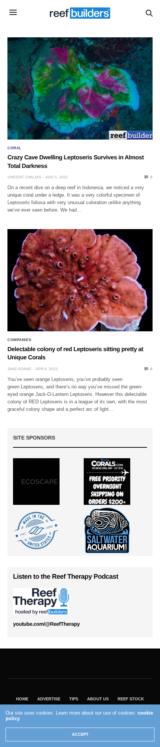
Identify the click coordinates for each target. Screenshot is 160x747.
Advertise (48, 699)
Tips (73, 699)
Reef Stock (131, 699)
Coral (14, 148)
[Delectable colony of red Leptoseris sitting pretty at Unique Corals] (80, 280)
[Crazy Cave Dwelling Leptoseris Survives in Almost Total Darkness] (80, 88)
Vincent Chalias (24, 177)
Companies (19, 340)
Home (22, 699)
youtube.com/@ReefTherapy (46, 624)
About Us (98, 699)
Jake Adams (19, 369)
